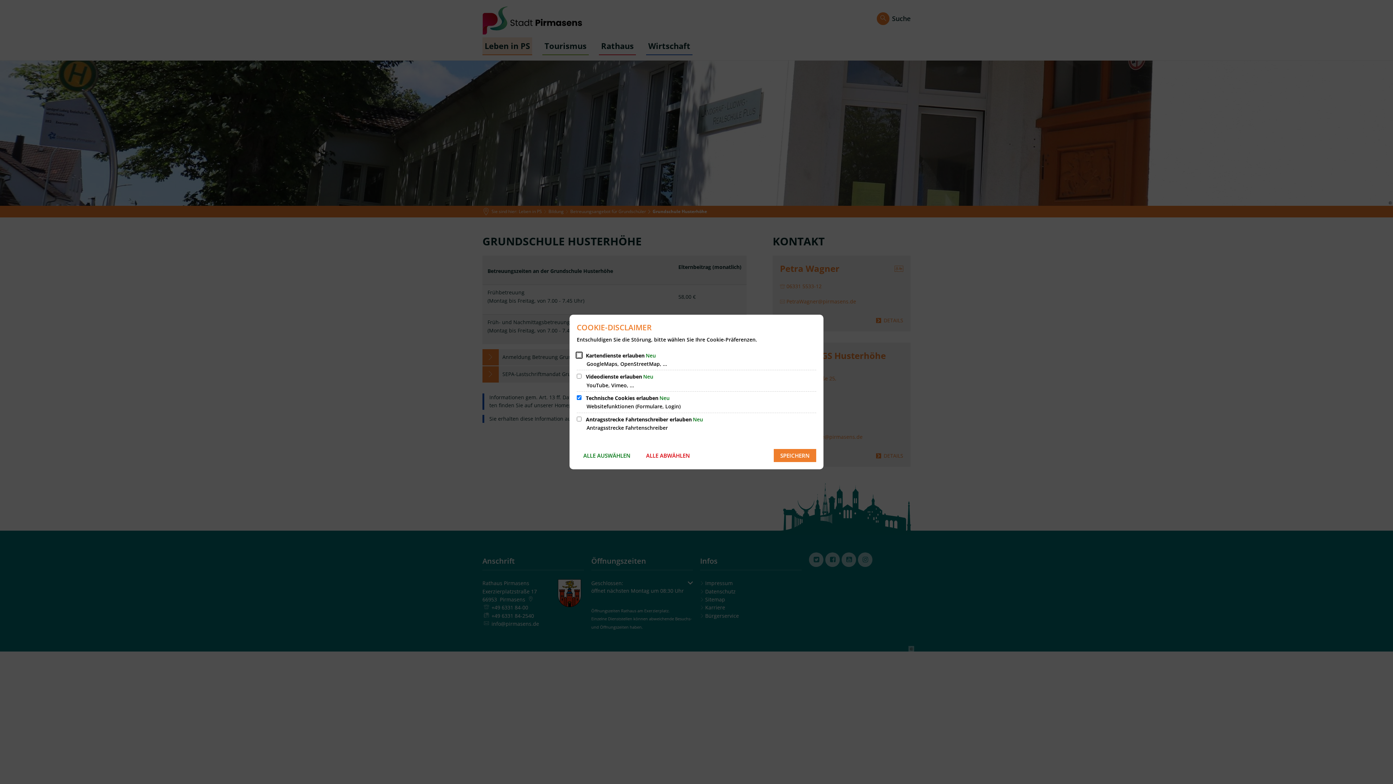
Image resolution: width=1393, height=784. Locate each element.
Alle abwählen (668, 455)
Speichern (795, 455)
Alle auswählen (606, 455)
